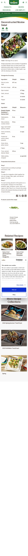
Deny (14, 294)
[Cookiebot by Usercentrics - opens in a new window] (16, 260)
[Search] (4, 2)
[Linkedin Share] (25, 195)
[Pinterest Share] (22, 195)
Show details (20, 285)
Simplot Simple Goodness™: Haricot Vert (5, 112)
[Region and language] (23, 2)
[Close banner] (25, 260)
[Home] (2, 13)
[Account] (26, 2)
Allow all (14, 289)
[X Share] (20, 195)
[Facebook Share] (17, 195)
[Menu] (1, 2)
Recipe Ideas (7, 13)
